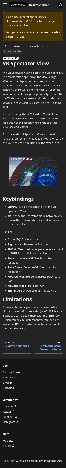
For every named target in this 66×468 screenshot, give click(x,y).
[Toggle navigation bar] (5, 4)
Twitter (7, 411)
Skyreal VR (9, 377)
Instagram (9, 422)
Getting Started (12, 372)
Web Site (8, 440)
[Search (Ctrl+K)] (60, 5)
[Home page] (6, 46)
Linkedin (8, 406)
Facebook (8, 417)
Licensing (8, 388)
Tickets (7, 446)
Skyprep (7, 382)
